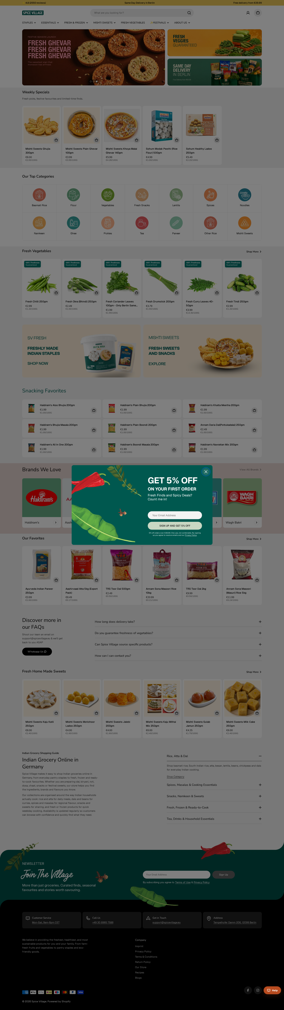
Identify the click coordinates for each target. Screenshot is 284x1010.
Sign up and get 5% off (174, 525)
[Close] (206, 471)
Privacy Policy (191, 535)
